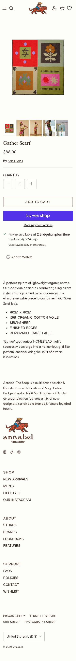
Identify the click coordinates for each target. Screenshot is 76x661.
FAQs (7, 571)
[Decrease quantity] (8, 184)
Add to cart (37, 202)
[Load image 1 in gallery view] (38, 67)
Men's (8, 486)
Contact (11, 584)
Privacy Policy (14, 616)
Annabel (18, 647)
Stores (10, 525)
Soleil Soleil (15, 161)
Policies (10, 578)
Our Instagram (17, 500)
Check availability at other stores (27, 245)
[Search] (13, 8)
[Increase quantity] (31, 184)
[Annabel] (38, 8)
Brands (10, 532)
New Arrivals (15, 479)
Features (11, 545)
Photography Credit (40, 621)
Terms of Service (43, 616)
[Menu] (4, 8)
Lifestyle (12, 493)
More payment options (38, 225)
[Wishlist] (69, 8)
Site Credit (11, 621)
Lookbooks (13, 539)
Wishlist (11, 591)
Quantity (11, 175)
